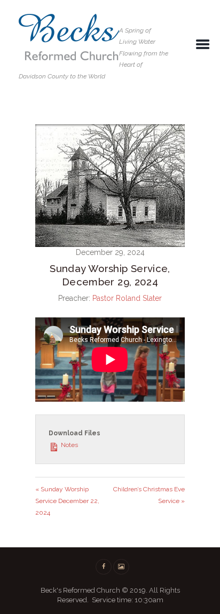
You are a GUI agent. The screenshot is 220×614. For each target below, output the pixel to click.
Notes (68, 445)
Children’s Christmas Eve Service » (149, 495)
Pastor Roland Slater (127, 298)
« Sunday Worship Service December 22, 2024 (67, 500)
